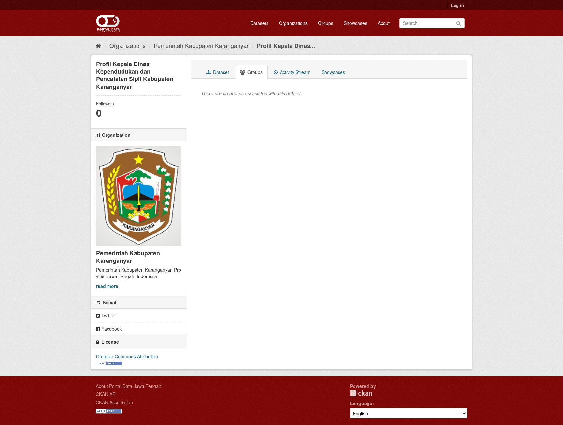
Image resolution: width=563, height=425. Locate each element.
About (384, 23)
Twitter (107, 315)
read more (107, 286)
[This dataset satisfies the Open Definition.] (109, 363)
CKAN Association (114, 402)
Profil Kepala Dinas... (286, 45)
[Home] (98, 45)
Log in (457, 5)
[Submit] (458, 22)
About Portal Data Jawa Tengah (128, 386)
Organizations (293, 23)
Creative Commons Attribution (127, 356)
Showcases (355, 23)
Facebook (111, 328)
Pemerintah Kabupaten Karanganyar (201, 45)
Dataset (220, 72)
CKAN (361, 393)
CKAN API (106, 394)
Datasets (259, 23)
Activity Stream (294, 72)
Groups (325, 23)
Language (361, 403)
